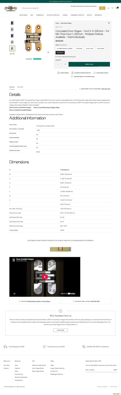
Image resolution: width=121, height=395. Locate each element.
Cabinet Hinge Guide (39, 365)
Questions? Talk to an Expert (95, 89)
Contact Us (54, 371)
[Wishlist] (112, 8)
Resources (98, 15)
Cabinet (65, 15)
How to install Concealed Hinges (20, 110)
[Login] (108, 8)
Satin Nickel (79, 48)
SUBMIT (115, 369)
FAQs (52, 365)
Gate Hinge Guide (38, 371)
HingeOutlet (11, 386)
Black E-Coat (89, 48)
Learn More (60, 330)
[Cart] (116, 8)
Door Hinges (23, 15)
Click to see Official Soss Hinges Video (46, 107)
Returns (20, 87)
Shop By (89, 15)
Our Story (7, 365)
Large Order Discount (57, 368)
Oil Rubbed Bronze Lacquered (64, 48)
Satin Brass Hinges (66, 23)
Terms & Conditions (102, 386)
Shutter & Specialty (53, 15)
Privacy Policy (113, 386)
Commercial (40, 15)
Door (16, 365)
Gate (31, 15)
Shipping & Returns (56, 374)
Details (12, 87)
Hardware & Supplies (77, 15)
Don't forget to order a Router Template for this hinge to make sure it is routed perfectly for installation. (60, 240)
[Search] (102, 8)
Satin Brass (60, 52)
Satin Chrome (100, 48)
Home (57, 23)
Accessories (19, 380)
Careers (6, 368)
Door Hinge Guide (38, 368)
